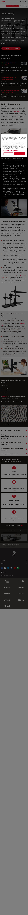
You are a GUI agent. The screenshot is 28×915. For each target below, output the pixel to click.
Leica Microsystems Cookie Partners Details (10, 150)
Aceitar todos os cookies (19, 153)
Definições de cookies (8, 153)
